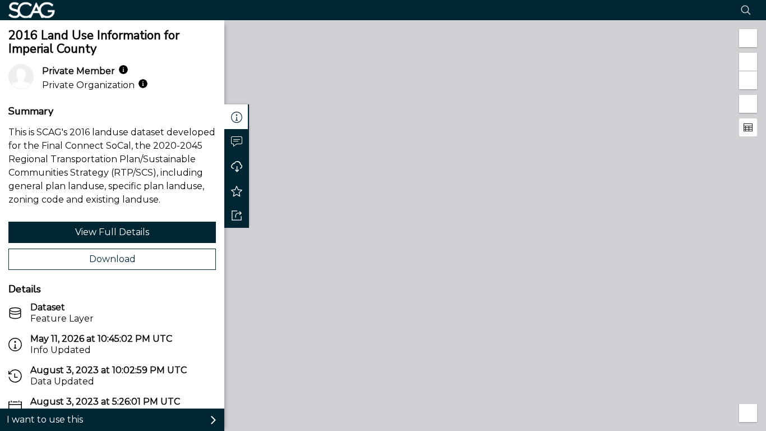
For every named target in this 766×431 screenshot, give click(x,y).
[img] (123, 69)
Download (112, 259)
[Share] (236, 215)
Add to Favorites (236, 190)
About (236, 116)
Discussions (236, 141)
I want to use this (45, 419)
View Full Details (112, 232)
